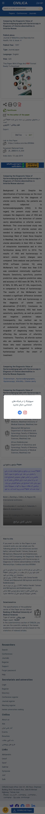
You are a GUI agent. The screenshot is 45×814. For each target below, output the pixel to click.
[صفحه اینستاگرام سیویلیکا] (25, 413)
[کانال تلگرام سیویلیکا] (20, 413)
